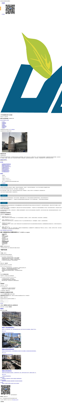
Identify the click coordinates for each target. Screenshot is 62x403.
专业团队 (6, 383)
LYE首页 (3, 121)
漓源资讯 (2, 308)
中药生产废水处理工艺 (5, 169)
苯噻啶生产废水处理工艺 (5, 168)
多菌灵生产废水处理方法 (5, 165)
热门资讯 (1, 162)
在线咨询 (3, 3)
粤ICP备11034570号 (15, 399)
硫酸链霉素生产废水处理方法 (6, 164)
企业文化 (14, 383)
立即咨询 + (11, 230)
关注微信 (3, 14)
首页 (10, 129)
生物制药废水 (4, 123)
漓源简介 (3, 383)
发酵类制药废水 (4, 126)
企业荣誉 (9, 383)
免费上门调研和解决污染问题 (4, 230)
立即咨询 (1, 159)
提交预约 (1, 303)
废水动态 (1, 120)
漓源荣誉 (4, 120)
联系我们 (1, 173)
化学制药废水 (4, 122)
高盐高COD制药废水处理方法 (6, 166)
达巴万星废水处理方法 (5, 171)
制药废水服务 (2, 377)
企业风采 (12, 383)
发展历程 (17, 383)
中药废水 (3, 124)
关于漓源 (7, 120)
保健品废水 (3, 125)
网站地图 (3, 2)
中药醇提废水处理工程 (5, 167)
